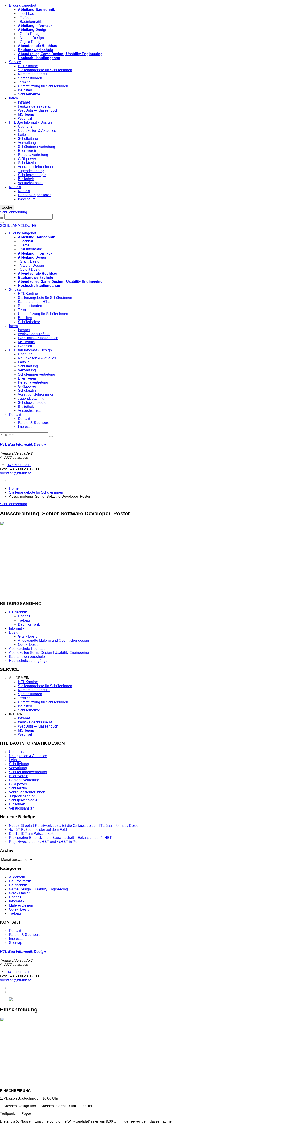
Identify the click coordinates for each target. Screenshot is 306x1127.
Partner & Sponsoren (34, 195)
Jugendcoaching (31, 171)
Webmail (25, 118)
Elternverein (27, 151)
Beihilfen (25, 90)
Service (15, 62)
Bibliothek (26, 179)
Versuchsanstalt (30, 183)
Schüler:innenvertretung (28, 772)
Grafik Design (29, 34)
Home (14, 488)
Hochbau (26, 13)
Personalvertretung (33, 155)
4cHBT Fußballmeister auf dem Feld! (38, 829)
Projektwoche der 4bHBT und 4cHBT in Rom (44, 842)
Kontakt (15, 187)
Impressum (26, 199)
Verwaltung (27, 143)
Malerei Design (31, 38)
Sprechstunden (30, 78)
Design (14, 632)
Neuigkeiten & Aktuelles (37, 130)
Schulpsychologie (32, 175)
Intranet (24, 102)
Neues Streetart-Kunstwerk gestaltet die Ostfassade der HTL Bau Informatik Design (74, 825)
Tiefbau (25, 17)
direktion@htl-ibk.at (15, 473)
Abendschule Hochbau (27, 648)
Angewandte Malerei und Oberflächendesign (53, 640)
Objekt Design (30, 42)
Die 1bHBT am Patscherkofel (32, 834)
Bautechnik (18, 612)
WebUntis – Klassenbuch (38, 110)
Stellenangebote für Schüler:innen (45, 70)
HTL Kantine (28, 66)
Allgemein (17, 877)
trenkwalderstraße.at (34, 106)
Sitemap (15, 943)
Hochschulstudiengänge (28, 661)
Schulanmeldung (13, 212)
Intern (13, 98)
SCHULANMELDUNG (18, 225)
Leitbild (24, 134)
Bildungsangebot (22, 5)
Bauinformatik (30, 22)
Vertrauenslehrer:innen (36, 167)
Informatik (16, 628)
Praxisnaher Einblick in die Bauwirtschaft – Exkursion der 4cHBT (60, 838)
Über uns (25, 126)
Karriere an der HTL (34, 74)
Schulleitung (28, 138)
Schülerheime (29, 94)
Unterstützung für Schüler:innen (43, 86)
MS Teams (26, 114)
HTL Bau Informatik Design (30, 122)
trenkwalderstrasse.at (35, 722)
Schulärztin (27, 163)
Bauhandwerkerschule (27, 656)
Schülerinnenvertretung (36, 147)
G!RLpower (27, 159)
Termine (24, 82)
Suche (7, 207)
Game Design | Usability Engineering (38, 889)
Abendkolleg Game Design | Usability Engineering (49, 652)
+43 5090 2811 (19, 465)
